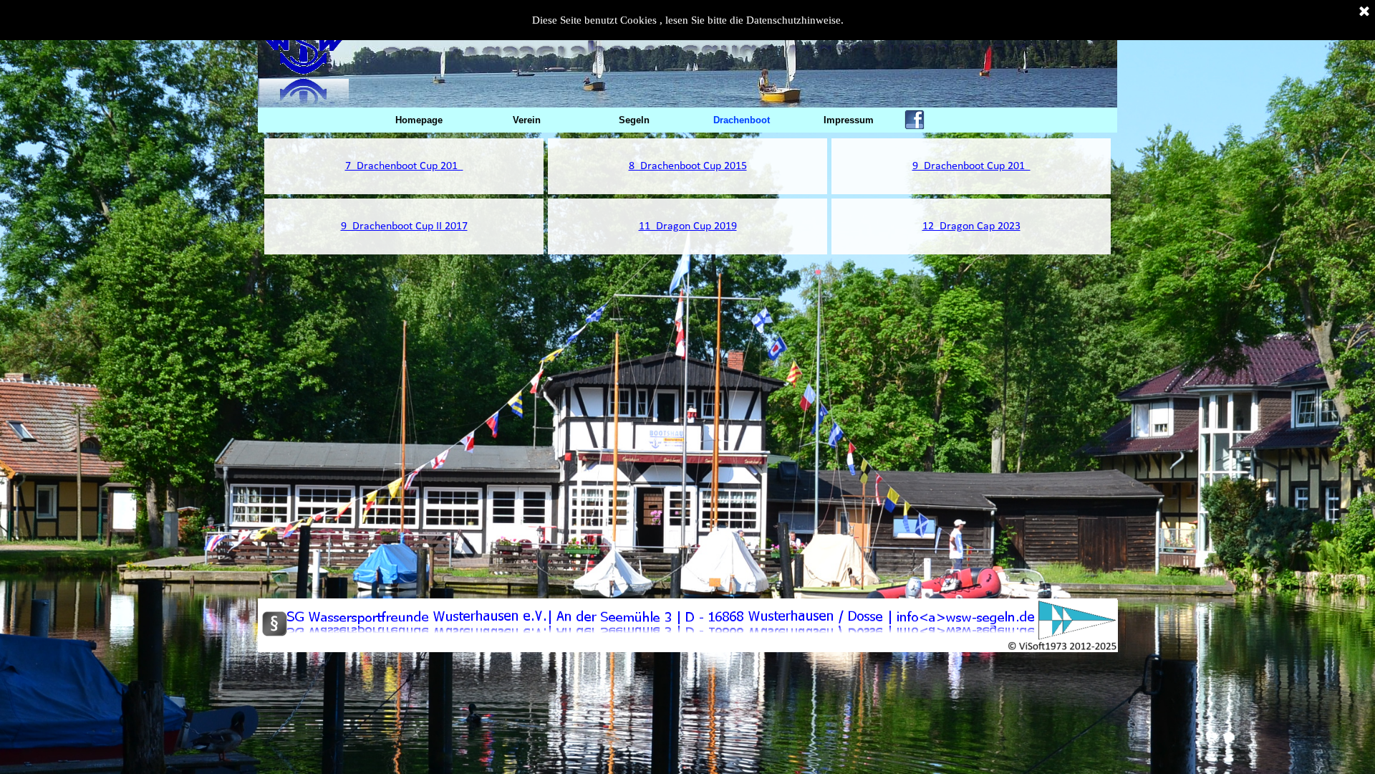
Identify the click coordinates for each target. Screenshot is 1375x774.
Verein (527, 120)
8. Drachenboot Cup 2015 (688, 166)
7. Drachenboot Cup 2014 (404, 166)
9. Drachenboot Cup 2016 (971, 166)
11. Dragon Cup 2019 (688, 226)
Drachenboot (741, 120)
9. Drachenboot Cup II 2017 (404, 226)
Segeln (634, 120)
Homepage (419, 120)
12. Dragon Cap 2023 (971, 226)
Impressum (849, 120)
